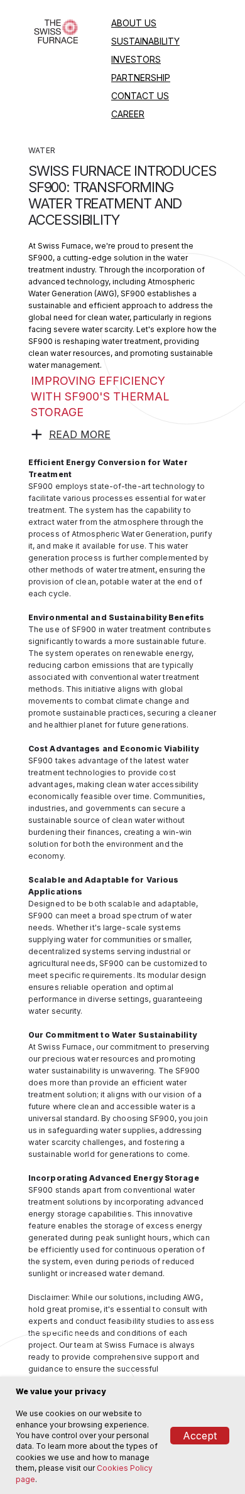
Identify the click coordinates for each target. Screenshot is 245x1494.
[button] (80, 434)
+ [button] (37, 434)
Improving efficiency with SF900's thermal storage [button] (100, 396)
